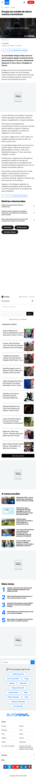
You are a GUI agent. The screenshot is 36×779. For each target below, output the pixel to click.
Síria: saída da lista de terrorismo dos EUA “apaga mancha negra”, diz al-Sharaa (15, 220)
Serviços (4, 755)
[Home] (2, 7)
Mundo (13, 7)
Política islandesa (13, 697)
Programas (22, 742)
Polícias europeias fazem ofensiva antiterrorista (12, 205)
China (27, 697)
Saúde (21, 734)
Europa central (22, 227)
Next (3, 734)
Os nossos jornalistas (8, 746)
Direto (31, 2)
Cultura (21, 738)
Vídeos (4, 742)
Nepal (26, 692)
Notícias (7, 7)
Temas (4, 721)
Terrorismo (7, 227)
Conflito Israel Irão (18, 674)
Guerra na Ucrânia (13, 679)
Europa (4, 726)
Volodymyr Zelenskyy (18, 701)
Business (4, 730)
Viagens (4, 738)
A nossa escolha (11, 493)
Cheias (26, 679)
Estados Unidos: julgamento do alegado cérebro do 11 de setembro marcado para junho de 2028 (14, 212)
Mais (3, 760)
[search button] (32, 662)
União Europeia (13, 692)
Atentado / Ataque (10, 232)
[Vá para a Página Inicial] (7, 2)
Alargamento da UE (18, 688)
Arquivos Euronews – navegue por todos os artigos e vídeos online (26, 747)
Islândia (11, 683)
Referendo (23, 683)
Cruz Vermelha (18, 706)
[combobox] (18, 662)
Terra (20, 730)
